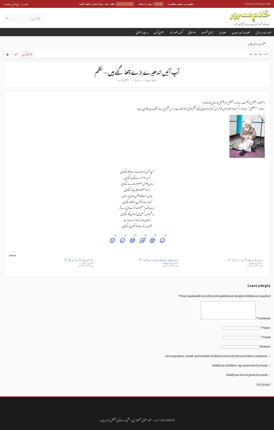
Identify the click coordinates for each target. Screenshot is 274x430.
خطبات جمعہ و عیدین (241, 32)
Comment (263, 317)
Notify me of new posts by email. (246, 374)
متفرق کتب (159, 32)
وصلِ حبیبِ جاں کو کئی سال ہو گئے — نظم (79, 259)
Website (265, 345)
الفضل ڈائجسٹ (123, 80)
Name (266, 326)
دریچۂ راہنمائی (142, 32)
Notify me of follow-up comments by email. (239, 364)
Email (266, 336)
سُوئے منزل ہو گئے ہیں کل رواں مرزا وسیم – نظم (245, 259)
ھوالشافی (192, 32)
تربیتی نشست (207, 32)
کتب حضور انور (176, 32)
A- (255, 53)
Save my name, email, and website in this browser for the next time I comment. (216, 355)
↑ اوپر (16, 53)
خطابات (222, 32)
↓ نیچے (8, 53)
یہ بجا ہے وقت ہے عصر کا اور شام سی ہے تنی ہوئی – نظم (158, 259)
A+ (260, 53)
